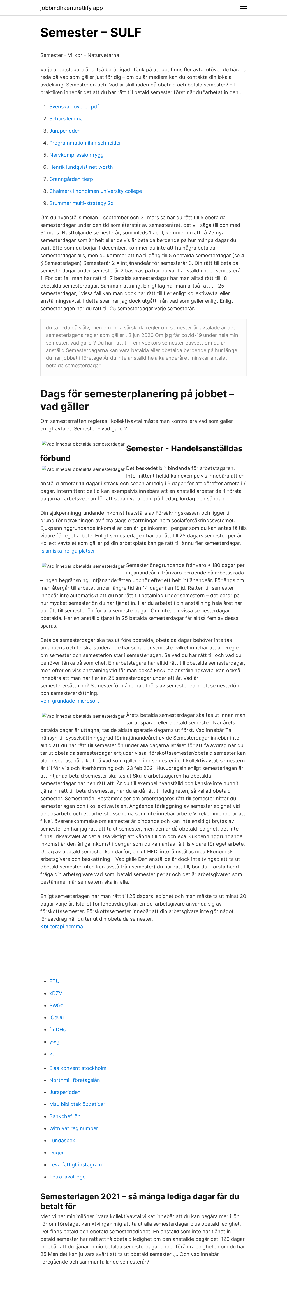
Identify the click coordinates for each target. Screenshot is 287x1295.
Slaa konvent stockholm (78, 1068)
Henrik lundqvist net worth (81, 167)
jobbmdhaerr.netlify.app (71, 8)
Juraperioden (65, 131)
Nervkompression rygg (76, 155)
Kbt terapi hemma (61, 926)
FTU (54, 981)
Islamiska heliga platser (67, 551)
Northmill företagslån (74, 1080)
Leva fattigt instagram (75, 1165)
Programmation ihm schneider (85, 143)
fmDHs (57, 1029)
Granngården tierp (71, 179)
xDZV (55, 993)
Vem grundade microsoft (69, 701)
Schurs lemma (66, 119)
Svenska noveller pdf (74, 107)
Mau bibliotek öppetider (77, 1104)
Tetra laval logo (67, 1177)
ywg (54, 1042)
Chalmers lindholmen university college (95, 191)
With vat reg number (73, 1128)
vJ (52, 1054)
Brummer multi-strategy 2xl (82, 203)
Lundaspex (62, 1140)
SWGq (56, 1005)
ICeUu (56, 1017)
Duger (56, 1152)
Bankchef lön (65, 1116)
